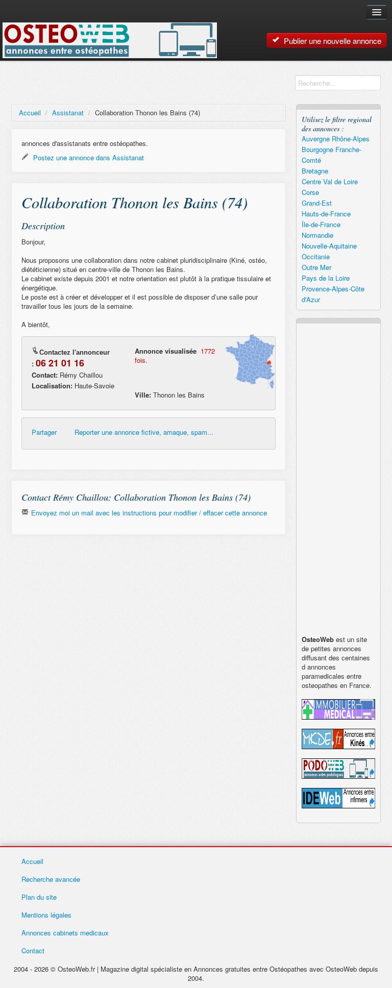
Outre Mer (316, 267)
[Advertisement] (148, 616)
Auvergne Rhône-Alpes (336, 138)
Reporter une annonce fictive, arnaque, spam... (144, 432)
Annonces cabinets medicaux (65, 932)
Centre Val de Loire (330, 181)
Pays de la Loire (326, 278)
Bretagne (315, 171)
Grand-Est (317, 203)
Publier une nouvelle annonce (331, 40)
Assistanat (68, 112)
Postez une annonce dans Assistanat (87, 157)
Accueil (30, 112)
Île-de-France (321, 224)
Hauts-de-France (326, 213)
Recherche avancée (50, 879)
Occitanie (316, 256)
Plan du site (39, 897)
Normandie (317, 235)
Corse (310, 192)
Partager (44, 432)
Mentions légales (46, 915)
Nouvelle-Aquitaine (329, 246)
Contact (32, 950)
